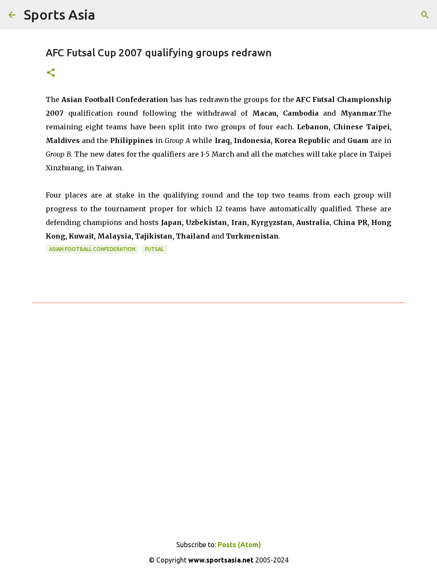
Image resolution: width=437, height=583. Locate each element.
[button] (51, 73)
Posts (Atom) (239, 544)
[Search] (425, 15)
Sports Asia (59, 14)
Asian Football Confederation (92, 249)
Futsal (154, 249)
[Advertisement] (218, 413)
